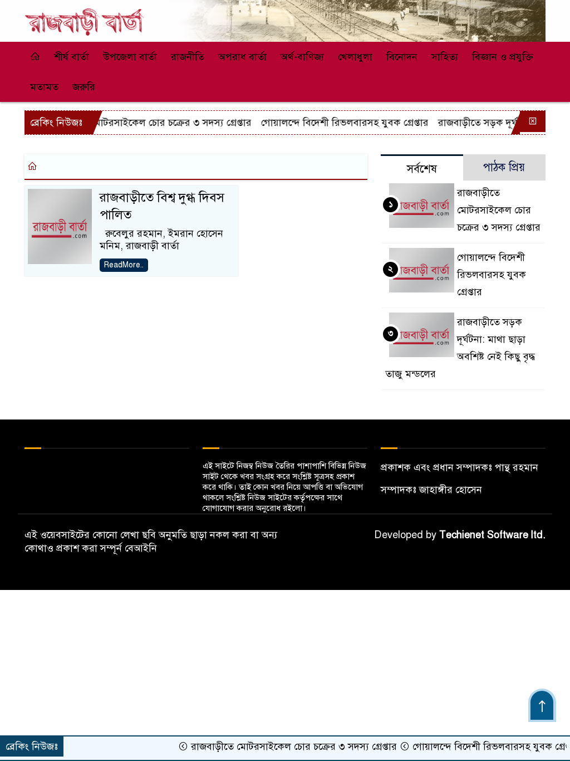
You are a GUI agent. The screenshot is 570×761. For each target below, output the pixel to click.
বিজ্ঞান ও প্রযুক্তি (502, 57)
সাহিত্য (444, 57)
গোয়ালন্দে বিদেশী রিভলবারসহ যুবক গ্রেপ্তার (332, 122)
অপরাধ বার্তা (242, 57)
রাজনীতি (187, 57)
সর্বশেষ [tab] (422, 169)
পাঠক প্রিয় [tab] (504, 167)
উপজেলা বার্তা (130, 57)
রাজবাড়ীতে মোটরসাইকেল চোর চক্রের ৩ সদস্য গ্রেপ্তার (136, 122)
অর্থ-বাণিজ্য (302, 57)
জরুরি (83, 87)
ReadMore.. (124, 265)
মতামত (44, 87)
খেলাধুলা (355, 57)
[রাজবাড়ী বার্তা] (84, 17)
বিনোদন (401, 57)
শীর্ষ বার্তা (71, 57)
